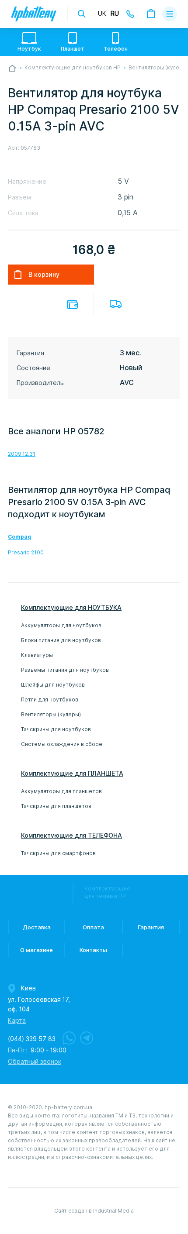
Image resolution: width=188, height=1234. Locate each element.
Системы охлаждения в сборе (61, 744)
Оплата (72, 304)
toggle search (82, 14)
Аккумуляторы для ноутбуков (61, 625)
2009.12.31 (21, 453)
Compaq (19, 536)
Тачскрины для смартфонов (58, 853)
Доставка (115, 304)
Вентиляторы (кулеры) (51, 714)
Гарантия (151, 927)
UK (102, 13)
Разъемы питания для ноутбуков (65, 670)
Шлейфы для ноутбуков (53, 684)
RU (115, 13)
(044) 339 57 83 (32, 1038)
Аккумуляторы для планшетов (61, 791)
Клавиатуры (37, 655)
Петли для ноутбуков (49, 699)
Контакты (93, 949)
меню (169, 14)
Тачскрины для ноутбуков (56, 729)
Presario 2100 (26, 552)
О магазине (36, 949)
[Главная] (12, 68)
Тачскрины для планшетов (56, 806)
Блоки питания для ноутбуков (61, 640)
